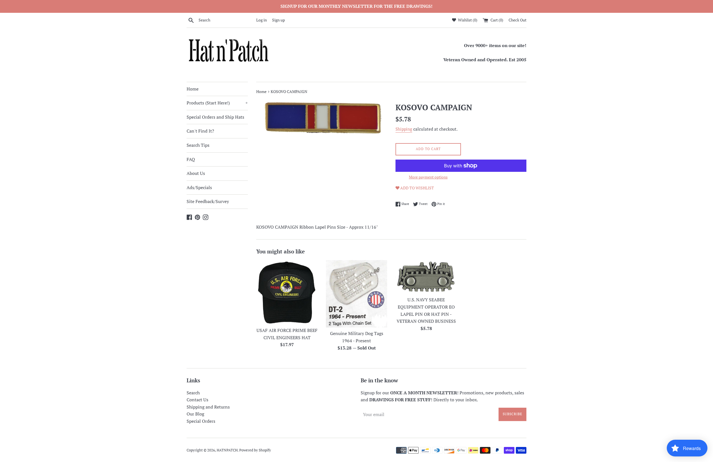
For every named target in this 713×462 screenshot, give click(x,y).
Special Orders (201, 421)
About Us (196, 173)
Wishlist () (467, 20)
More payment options (428, 177)
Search (193, 393)
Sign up (278, 20)
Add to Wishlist (416, 187)
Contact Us (197, 400)
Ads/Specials (199, 187)
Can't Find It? (200, 131)
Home (193, 89)
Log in (261, 20)
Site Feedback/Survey (208, 201)
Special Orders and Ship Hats (215, 117)
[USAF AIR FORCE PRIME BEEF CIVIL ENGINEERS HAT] (287, 292)
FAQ (191, 159)
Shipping (403, 129)
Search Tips (198, 145)
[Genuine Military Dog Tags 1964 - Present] (356, 293)
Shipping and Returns (208, 407)
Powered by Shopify (255, 450)
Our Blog (195, 414)
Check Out (517, 20)
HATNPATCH (227, 450)
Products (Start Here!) (217, 103)
